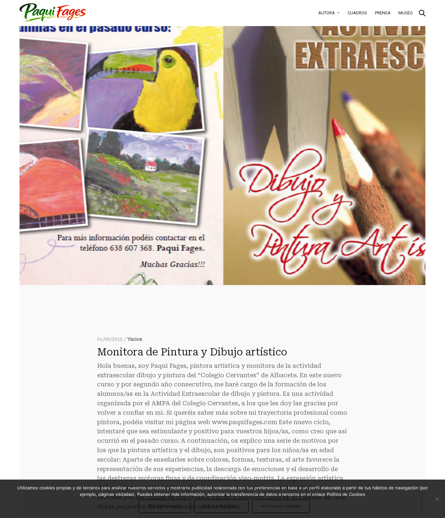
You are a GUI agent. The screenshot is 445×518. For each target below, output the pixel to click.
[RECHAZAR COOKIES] (437, 499)
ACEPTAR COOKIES (164, 506)
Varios (134, 339)
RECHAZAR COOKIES (221, 506)
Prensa (383, 12)
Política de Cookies (281, 506)
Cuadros (357, 12)
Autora (326, 12)
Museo (405, 12)
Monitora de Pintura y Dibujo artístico (192, 352)
